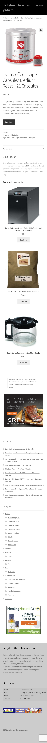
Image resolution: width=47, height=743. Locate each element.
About (6, 695)
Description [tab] (7, 149)
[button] (41, 30)
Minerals (11, 595)
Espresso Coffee (13, 525)
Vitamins (8, 599)
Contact (7, 698)
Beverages (31, 138)
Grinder (10, 537)
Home (7, 18)
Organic (8, 560)
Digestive (11, 587)
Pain (6, 568)
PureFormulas (10, 576)
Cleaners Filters (13, 522)
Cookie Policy (26, 698)
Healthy (8, 552)
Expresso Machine (14, 529)
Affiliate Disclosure (28, 695)
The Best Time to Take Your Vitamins (18, 469)
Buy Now (8, 122)
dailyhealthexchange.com (16, 7)
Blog (6, 692)
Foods (10, 556)
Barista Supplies (14, 518)
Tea (9, 564)
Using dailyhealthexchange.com (33, 692)
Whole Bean (12, 545)
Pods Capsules (13, 541)
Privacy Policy (26, 689)
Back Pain (11, 572)
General (8, 549)
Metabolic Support (14, 591)
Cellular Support (13, 583)
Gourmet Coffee (13, 533)
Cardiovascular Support (16, 579)
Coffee (7, 514)
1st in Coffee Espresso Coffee (17, 138)
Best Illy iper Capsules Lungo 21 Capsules (19, 449)
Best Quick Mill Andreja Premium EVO (18, 465)
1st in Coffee (15, 18)
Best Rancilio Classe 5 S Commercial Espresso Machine (24, 485)
